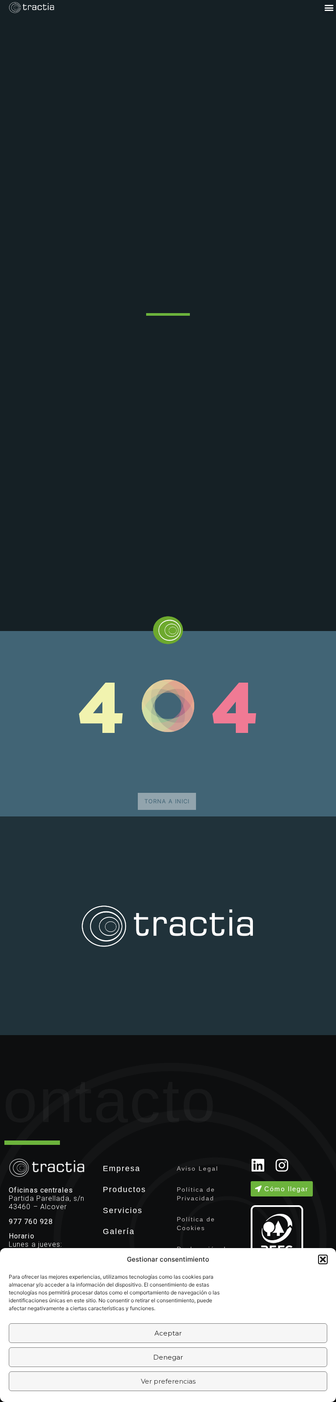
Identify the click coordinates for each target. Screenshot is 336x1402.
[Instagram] (282, 1165)
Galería (119, 1231)
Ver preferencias (168, 1381)
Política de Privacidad (196, 1194)
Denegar (168, 1357)
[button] (322, 1259)
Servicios (123, 1210)
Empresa (121, 1168)
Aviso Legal (197, 1168)
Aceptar (168, 1333)
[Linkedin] (258, 1165)
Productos (124, 1189)
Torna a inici (166, 801)
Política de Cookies (196, 1223)
